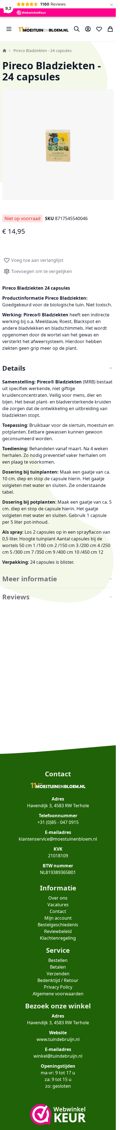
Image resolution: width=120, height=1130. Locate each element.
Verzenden (58, 974)
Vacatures (58, 905)
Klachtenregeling (58, 938)
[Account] (88, 29)
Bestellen (58, 960)
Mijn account (58, 918)
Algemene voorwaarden (58, 994)
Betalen (58, 967)
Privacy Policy (58, 987)
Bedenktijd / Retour (57, 980)
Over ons (58, 898)
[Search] (76, 29)
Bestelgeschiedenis (58, 925)
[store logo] (43, 29)
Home (4, 50)
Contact (58, 911)
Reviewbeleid (58, 931)
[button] (58, 144)
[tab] (58, 368)
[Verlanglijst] (99, 29)
